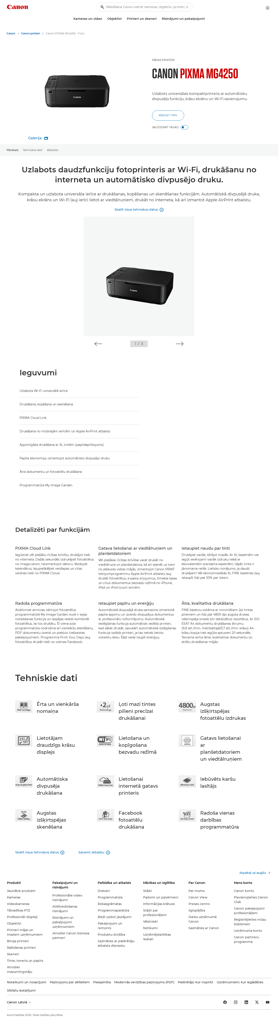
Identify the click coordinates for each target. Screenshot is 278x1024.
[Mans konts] (267, 7)
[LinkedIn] (246, 1002)
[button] (98, 344)
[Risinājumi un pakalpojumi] (206, 19)
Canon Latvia (17, 1002)
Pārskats (12, 150)
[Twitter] (257, 1002)
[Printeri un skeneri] (158, 19)
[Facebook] (225, 1002)
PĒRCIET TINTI (168, 115)
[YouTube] (267, 1002)
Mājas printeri (163, 60)
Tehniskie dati (33, 150)
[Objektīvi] (123, 19)
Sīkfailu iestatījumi (21, 990)
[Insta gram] (235, 1002)
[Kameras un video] (104, 19)
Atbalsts (52, 150)
